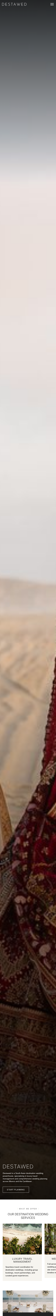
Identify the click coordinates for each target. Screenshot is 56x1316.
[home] (14, 4)
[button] (52, 4)
